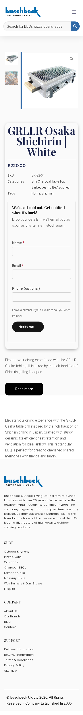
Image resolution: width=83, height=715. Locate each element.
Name (18, 243)
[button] (73, 12)
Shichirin (47, 193)
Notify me (26, 327)
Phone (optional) (26, 288)
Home (35, 193)
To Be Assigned (58, 187)
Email (17, 266)
